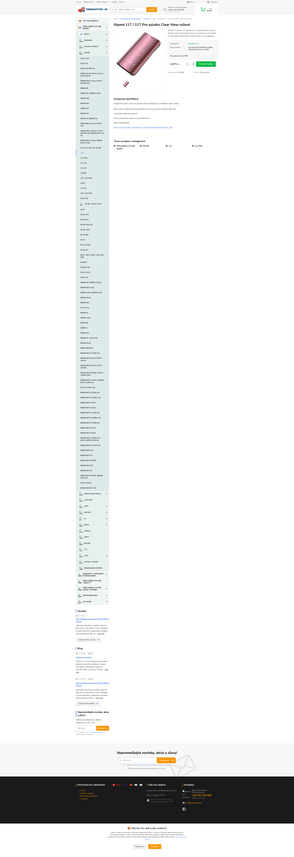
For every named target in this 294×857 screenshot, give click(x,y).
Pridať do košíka (206, 64)
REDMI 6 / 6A (85, 318)
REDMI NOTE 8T (87, 465)
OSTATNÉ (87, 602)
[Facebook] (185, 810)
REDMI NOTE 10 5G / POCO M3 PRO (91, 366)
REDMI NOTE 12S (87, 287)
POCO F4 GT (86, 272)
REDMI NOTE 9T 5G (88, 488)
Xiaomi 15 (84, 198)
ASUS (86, 506)
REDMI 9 (84, 328)
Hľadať (152, 9)
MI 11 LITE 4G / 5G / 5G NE (91, 148)
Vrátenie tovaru (88, 2)
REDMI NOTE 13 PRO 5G (90, 423)
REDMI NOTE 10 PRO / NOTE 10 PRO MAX (92, 374)
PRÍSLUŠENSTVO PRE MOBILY (92, 27)
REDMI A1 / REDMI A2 (89, 118)
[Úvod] (93, 9)
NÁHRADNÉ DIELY (90, 595)
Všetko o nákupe (101, 2)
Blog (121, 2)
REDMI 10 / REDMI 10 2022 (91, 282)
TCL (85, 549)
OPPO (86, 537)
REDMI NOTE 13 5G (88, 408)
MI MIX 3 (84, 262)
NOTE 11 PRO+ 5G (88, 387)
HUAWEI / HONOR (91, 46)
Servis (79, 2)
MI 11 (83, 240)
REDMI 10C (85, 103)
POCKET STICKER (91, 562)
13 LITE (83, 188)
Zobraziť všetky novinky (86, 640)
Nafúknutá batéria (84, 657)
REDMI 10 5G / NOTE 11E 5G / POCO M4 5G (92, 74)
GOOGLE (87, 512)
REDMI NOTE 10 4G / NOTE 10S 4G (91, 359)
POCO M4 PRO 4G (88, 68)
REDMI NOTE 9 (86, 470)
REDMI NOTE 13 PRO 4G (90, 413)
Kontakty (114, 2)
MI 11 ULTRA (85, 245)
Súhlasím (155, 846)
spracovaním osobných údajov (94, 732)
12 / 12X (84, 163)
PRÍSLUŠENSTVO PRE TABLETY (92, 582)
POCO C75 (85, 308)
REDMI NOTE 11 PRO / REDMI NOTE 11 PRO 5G (92, 381)
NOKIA (86, 525)
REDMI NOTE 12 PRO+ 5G (91, 398)
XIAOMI (87, 53)
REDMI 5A (84, 313)
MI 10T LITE (85, 230)
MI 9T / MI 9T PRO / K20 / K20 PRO (92, 256)
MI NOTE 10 (85, 267)
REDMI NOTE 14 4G (88, 428)
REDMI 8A (84, 323)
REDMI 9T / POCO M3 (89, 338)
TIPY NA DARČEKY (90, 21)
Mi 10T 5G (85, 220)
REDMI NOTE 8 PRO (88, 460)
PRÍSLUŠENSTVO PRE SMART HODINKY (92, 589)
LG (85, 518)
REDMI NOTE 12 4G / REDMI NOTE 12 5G (91, 141)
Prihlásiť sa (103, 728)
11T (82, 153)
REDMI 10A (85, 98)
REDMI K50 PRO (87, 348)
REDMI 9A (84, 88)
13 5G (83, 183)
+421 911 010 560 (176, 9)
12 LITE (83, 168)
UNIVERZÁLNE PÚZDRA (93, 568)
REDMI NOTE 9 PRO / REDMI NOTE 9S (92, 477)
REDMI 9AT (85, 333)
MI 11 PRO (85, 235)
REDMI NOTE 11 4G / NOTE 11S (91, 124)
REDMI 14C (85, 303)
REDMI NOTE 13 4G (88, 403)
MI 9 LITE (84, 250)
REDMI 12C (85, 108)
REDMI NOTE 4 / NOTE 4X (90, 445)
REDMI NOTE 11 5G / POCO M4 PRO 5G (91, 82)
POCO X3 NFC (86, 483)
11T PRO (84, 158)
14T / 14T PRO (86, 193)
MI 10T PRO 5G (87, 225)
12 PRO (83, 173)
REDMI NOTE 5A (87, 450)
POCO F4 (84, 277)
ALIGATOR (88, 500)
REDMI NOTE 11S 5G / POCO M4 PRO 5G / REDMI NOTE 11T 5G (93, 133)
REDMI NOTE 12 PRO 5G (90, 393)
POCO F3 (84, 63)
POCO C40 (85, 58)
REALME (87, 543)
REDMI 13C (85, 113)
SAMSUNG (88, 40)
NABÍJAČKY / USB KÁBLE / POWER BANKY (93, 575)
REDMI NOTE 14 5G (88, 433)
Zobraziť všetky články (86, 703)
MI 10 (83, 209)
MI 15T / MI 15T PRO (93, 204)
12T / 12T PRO (86, 178)
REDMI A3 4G (86, 343)
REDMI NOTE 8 (86, 455)
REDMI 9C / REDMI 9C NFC (91, 93)
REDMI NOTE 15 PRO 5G (90, 353)
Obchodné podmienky (89, 796)
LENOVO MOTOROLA (92, 494)
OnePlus (87, 531)
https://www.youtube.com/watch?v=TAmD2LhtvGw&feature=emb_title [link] (143, 127)
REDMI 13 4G (86, 298)
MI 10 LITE (85, 215)
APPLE (86, 34)
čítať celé (100, 634)
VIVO (86, 556)
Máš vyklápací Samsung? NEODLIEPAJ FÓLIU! (92, 620)
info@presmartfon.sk (194, 803)
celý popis (210, 36)
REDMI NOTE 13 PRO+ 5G (91, 418)
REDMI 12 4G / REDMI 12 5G (91, 293)
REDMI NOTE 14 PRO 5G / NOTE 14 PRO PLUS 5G (91, 439)
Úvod (115, 19)
